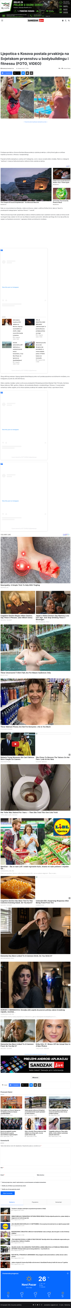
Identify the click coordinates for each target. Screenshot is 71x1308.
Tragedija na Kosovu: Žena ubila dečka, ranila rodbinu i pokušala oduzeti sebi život (58, 1133)
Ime (2, 1167)
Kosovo (35, 1077)
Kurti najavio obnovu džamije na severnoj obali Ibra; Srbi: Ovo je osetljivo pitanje (58, 1111)
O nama (61, 1305)
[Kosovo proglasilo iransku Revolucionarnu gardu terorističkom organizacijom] (11, 1124)
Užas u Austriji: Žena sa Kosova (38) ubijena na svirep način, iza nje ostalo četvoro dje (35, 1133)
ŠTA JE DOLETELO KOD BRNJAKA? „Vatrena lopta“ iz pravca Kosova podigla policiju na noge (41, 326)
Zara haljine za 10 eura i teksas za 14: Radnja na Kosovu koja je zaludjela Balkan (10, 1111)
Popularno (35, 1202)
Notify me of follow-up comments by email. (14, 1185)
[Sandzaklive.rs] (35, 20)
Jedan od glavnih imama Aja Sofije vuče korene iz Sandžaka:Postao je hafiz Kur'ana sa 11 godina (39, 1262)
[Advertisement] (35, 36)
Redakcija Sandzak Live (8, 68)
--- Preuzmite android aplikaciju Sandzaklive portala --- (35, 122)
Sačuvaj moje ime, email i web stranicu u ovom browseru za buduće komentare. (24, 1182)
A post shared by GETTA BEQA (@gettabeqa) (24, 370)
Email (3, 1175)
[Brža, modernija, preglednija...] (35, 1064)
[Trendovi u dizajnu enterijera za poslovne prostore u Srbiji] (5, 1211)
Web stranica (40, 1175)
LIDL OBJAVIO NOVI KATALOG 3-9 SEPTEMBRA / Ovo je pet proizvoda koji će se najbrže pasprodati (40, 1224)
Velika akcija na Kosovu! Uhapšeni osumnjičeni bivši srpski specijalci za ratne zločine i (35, 1111)
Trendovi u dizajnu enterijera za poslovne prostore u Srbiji (28, 1208)
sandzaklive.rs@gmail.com (51, 1305)
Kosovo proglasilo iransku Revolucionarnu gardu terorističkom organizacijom (9, 1133)
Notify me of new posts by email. (11, 1189)
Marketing (67, 1305)
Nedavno (12, 1202)
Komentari (59, 1202)
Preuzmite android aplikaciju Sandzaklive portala (35, 1054)
